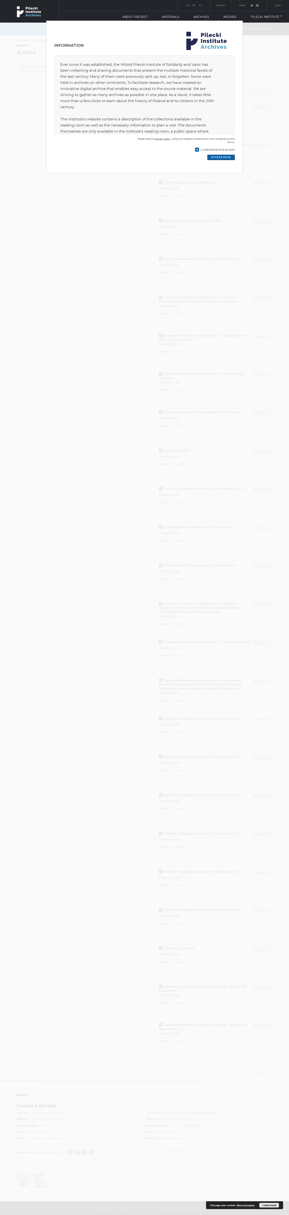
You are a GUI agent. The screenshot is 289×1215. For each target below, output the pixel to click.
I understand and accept (217, 149)
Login (278, 5)
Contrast (220, 5)
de (193, 5)
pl (200, 5)
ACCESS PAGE (221, 157)
